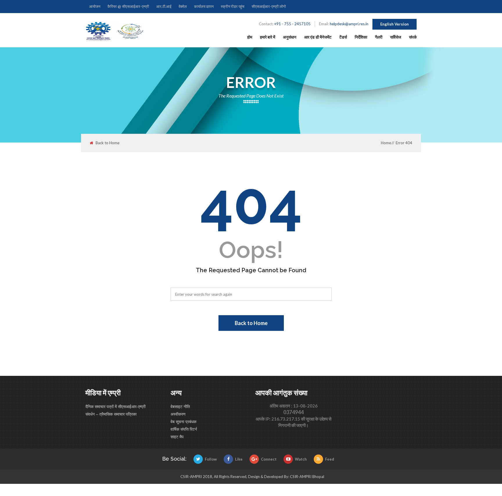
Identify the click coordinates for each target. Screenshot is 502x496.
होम (249, 37)
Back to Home (107, 143)
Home (386, 142)
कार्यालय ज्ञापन (204, 6)
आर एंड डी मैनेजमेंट (317, 37)
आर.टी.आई (163, 6)
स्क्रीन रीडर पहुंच (232, 6)
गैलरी (378, 37)
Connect (269, 459)
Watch (301, 459)
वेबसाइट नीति (180, 406)
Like (239, 459)
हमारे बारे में (267, 37)
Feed (329, 459)
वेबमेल (183, 6)
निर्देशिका (361, 37)
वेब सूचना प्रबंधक (183, 421)
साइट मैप (177, 436)
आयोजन (94, 6)
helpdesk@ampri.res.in (349, 23)
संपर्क (413, 37)
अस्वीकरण (178, 414)
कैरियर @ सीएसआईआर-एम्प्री (128, 6)
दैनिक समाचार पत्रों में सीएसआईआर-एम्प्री (115, 406)
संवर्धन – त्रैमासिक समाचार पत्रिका (111, 414)
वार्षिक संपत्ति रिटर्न (184, 429)
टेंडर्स (343, 37)
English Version (394, 24)
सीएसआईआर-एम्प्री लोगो (269, 6)
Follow (211, 459)
